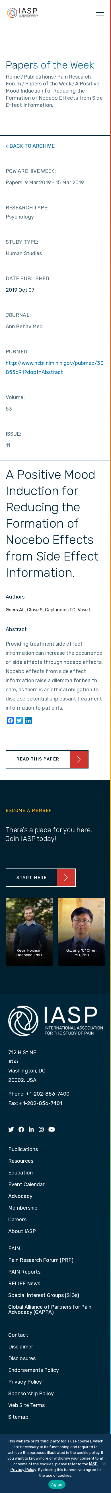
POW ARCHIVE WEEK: (31, 171)
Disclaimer (20, 1347)
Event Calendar (26, 1185)
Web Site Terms (26, 1405)
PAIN (14, 1249)
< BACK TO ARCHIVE (30, 146)
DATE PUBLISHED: (28, 278)
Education (20, 1173)
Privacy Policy (25, 1382)
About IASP (22, 1231)
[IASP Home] (23, 12)
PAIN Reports (24, 1272)
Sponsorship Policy (31, 1394)
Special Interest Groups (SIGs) (43, 1295)
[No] (104, 1463)
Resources (20, 1161)
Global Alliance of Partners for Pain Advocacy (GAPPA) (50, 1309)
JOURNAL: (18, 315)
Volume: (15, 397)
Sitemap (18, 1417)
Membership (23, 1208)
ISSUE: (13, 434)
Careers (17, 1220)
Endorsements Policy (33, 1370)
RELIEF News (24, 1284)
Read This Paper (38, 759)
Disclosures (22, 1359)
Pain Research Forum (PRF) (41, 1260)
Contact (18, 1335)
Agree (56, 1484)
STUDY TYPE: (22, 242)
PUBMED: (17, 352)
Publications (23, 1149)
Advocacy (20, 1196)
